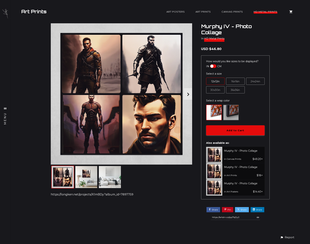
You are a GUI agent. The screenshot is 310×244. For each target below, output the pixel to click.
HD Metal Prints (265, 11)
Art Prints (34, 11)
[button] (287, 237)
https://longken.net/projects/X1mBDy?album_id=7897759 (92, 194)
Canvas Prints (232, 11)
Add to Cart (235, 130)
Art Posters (175, 11)
